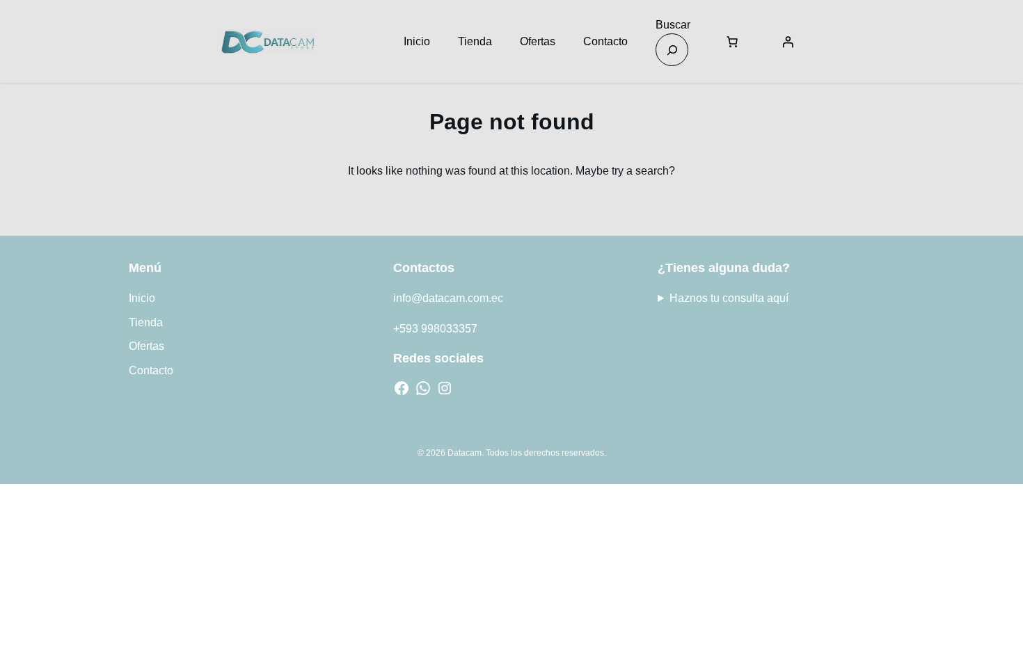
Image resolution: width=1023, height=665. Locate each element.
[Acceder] (788, 42)
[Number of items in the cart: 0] (732, 42)
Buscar (673, 25)
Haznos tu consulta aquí (728, 298)
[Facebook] (401, 388)
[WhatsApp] (423, 388)
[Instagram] (444, 388)
